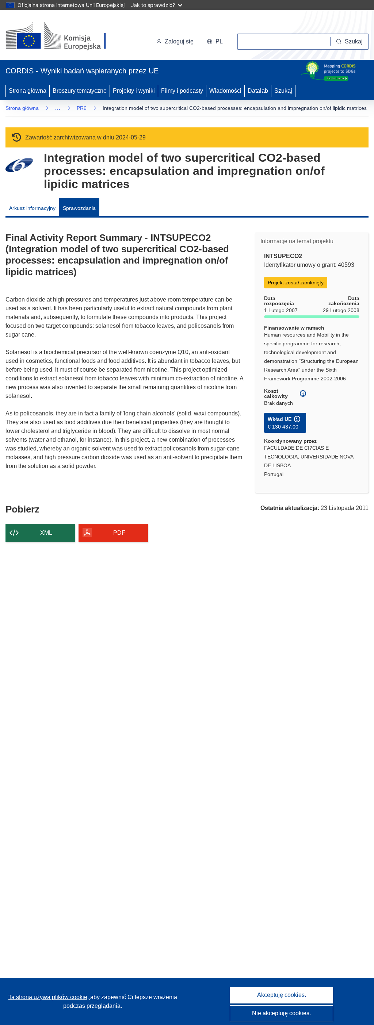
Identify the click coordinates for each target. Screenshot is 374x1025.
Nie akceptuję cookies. (281, 1013)
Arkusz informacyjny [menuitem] (32, 208)
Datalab (258, 91)
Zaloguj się (179, 41)
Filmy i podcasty (182, 91)
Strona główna (27, 91)
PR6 (82, 108)
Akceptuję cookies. (281, 995)
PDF (119, 533)
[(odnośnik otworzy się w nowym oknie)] (64, 36)
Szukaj (283, 91)
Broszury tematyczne (80, 91)
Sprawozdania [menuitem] (79, 208)
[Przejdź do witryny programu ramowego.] (19, 165)
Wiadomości (225, 91)
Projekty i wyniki (134, 91)
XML (46, 533)
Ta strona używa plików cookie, (49, 997)
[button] (215, 42)
